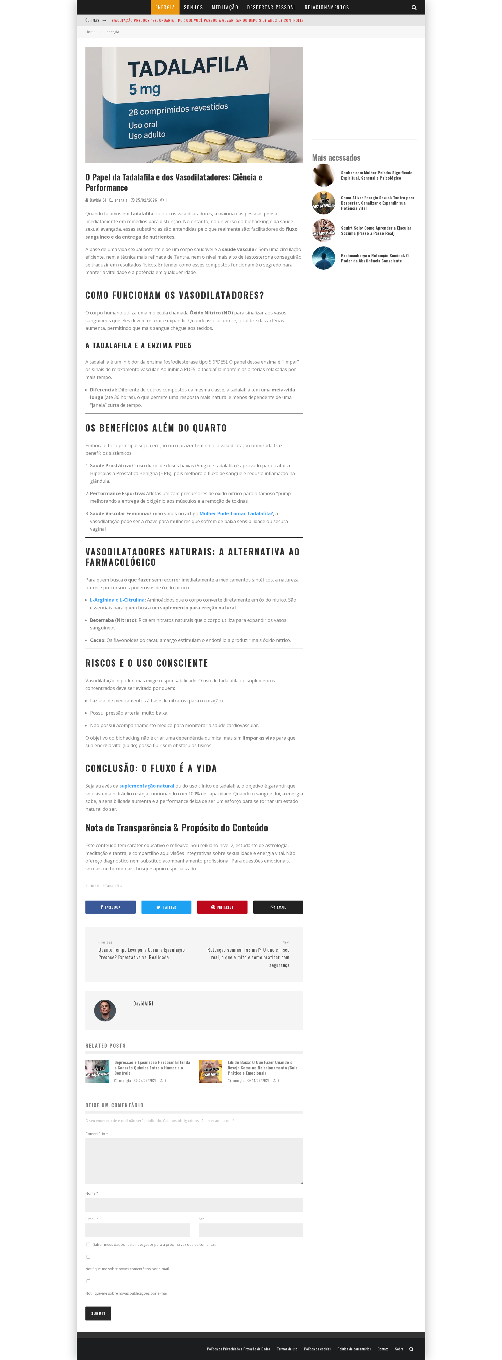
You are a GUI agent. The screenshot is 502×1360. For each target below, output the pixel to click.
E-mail (91, 1218)
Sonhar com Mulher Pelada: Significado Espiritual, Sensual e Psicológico (377, 175)
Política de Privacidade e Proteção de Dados (238, 1349)
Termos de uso (287, 1349)
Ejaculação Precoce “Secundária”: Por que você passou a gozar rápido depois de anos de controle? (208, 20)
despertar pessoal (271, 7)
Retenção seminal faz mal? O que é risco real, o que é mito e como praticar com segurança (248, 954)
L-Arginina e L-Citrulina (117, 600)
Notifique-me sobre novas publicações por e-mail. (126, 1293)
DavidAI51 (97, 200)
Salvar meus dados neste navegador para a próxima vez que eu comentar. (154, 1244)
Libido (93, 885)
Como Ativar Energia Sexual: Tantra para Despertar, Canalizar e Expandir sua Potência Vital (377, 202)
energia (165, 7)
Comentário (96, 1133)
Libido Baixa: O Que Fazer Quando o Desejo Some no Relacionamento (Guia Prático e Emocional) (262, 1067)
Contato (383, 1349)
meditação (225, 7)
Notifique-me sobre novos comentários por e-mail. (127, 1268)
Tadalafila (114, 885)
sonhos (193, 7)
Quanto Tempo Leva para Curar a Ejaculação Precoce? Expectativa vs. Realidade (141, 950)
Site (202, 1218)
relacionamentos (327, 7)
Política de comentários (354, 1349)
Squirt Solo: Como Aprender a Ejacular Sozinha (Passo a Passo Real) (376, 230)
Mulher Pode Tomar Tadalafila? (236, 513)
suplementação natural (146, 786)
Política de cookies (317, 1349)
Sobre (399, 1349)
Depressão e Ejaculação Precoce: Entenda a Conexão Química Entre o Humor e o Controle (152, 1067)
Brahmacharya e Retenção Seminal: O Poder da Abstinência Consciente (375, 258)
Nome (91, 1193)
